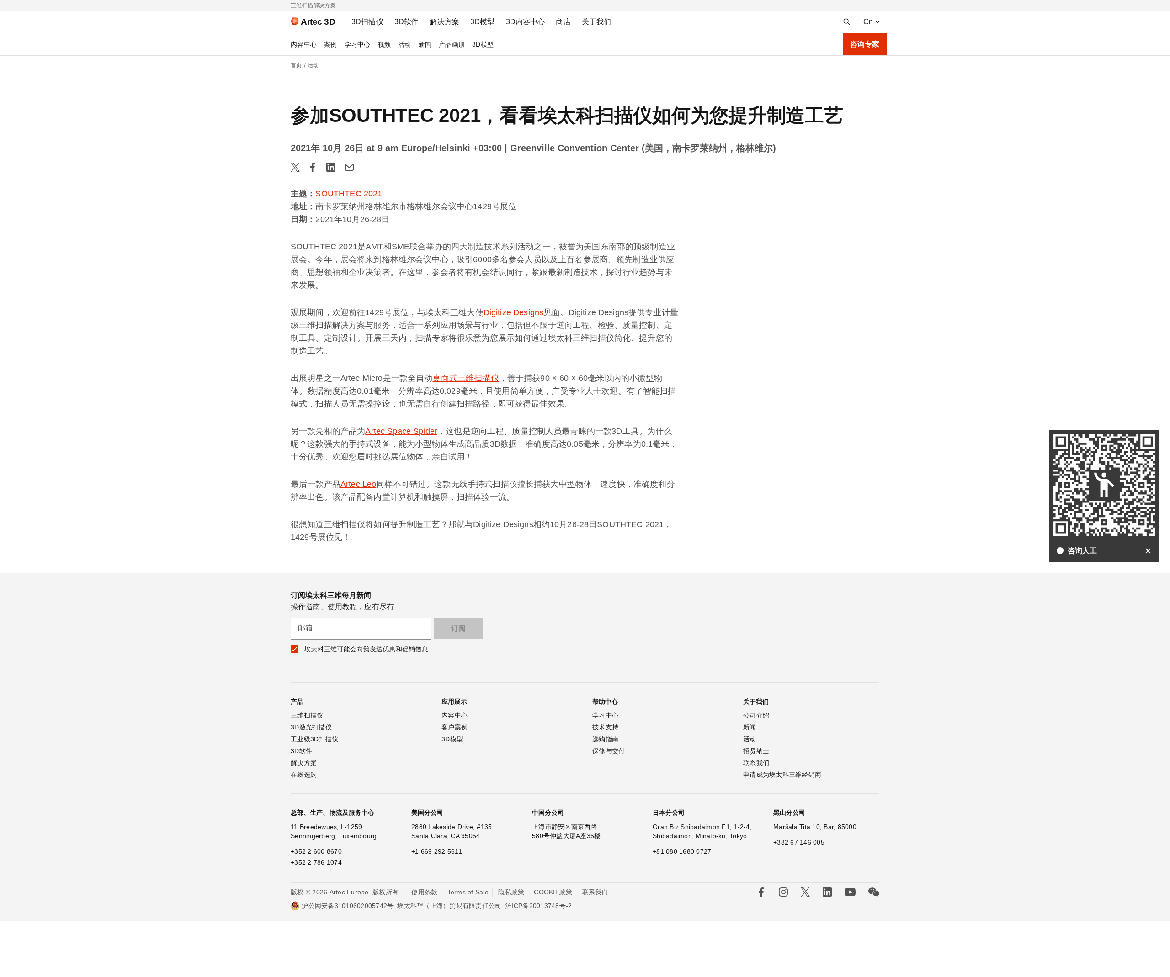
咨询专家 (864, 44)
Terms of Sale (468, 892)
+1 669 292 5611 (436, 851)
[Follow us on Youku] (850, 892)
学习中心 (358, 44)
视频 (384, 44)
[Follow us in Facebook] (761, 892)
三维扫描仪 (307, 715)
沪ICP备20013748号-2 (538, 905)
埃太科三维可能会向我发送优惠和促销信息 (366, 649)
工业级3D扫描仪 (314, 739)
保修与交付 (608, 751)
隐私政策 (511, 892)
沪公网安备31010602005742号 (348, 905)
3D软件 (301, 751)
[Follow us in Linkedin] (827, 892)
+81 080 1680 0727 (682, 851)
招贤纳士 (756, 751)
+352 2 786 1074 (316, 862)
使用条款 (424, 892)
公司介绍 (756, 715)
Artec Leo (358, 484)
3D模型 (483, 44)
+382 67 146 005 (798, 842)
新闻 (425, 44)
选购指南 (605, 739)
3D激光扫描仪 (311, 727)
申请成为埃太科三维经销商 (782, 774)
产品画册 (452, 44)
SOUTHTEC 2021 (348, 193)
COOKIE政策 (553, 892)
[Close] (1148, 551)
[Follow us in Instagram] (783, 892)
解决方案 (304, 762)
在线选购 (304, 774)
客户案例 (454, 727)
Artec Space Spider (401, 431)
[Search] (847, 22)
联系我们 (756, 762)
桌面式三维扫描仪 (465, 378)
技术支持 (605, 727)
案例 (330, 44)
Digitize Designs (513, 312)
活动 (404, 44)
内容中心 (304, 44)
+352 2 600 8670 (316, 851)
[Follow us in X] (805, 892)
